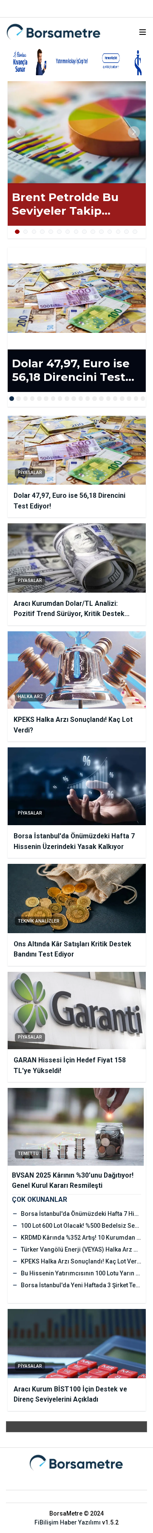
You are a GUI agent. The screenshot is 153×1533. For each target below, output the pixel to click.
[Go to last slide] (20, 132)
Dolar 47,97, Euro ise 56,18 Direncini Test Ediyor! (71, 370)
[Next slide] (134, 132)
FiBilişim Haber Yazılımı (67, 1522)
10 (93, 232)
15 (135, 232)
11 (101, 232)
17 (122, 398)
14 (126, 232)
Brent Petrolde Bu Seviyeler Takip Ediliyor (65, 204)
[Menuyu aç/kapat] (142, 32)
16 (115, 398)
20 (143, 398)
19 (136, 398)
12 (110, 232)
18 (129, 398)
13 (118, 232)
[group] (77, 132)
